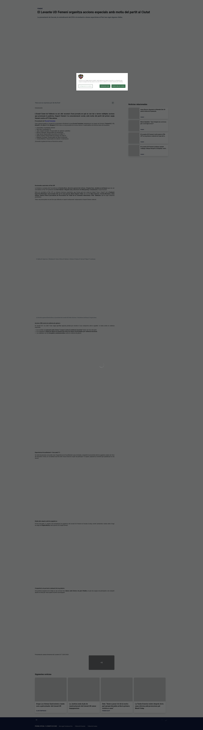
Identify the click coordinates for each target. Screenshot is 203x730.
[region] (102, 82)
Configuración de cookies (86, 86)
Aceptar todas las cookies (118, 86)
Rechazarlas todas (105, 86)
